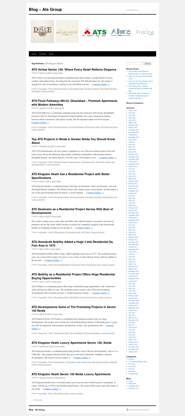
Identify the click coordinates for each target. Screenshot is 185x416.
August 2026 (133, 110)
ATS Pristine (85, 232)
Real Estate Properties (100, 362)
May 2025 (132, 147)
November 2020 (134, 274)
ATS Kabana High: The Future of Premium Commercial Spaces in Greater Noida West (139, 95)
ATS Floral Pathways (76, 127)
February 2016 (133, 342)
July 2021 (132, 254)
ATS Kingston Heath (76, 89)
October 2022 (133, 217)
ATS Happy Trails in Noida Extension (67, 162)
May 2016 (132, 335)
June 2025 (132, 144)
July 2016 (132, 330)
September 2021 (134, 249)
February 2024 (133, 181)
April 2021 (132, 261)
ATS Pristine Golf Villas (108, 89)
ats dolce (131, 359)
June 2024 (132, 171)
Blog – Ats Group (45, 9)
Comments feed (134, 386)
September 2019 (134, 308)
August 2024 (133, 166)
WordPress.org (133, 388)
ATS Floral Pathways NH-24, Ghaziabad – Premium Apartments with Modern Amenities (74, 102)
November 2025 (134, 132)
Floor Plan (132, 364)
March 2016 (132, 339)
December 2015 (134, 347)
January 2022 (133, 239)
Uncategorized (133, 374)
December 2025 (134, 130)
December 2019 (134, 300)
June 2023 (132, 198)
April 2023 (132, 203)
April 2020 (132, 291)
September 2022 (134, 220)
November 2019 (134, 303)
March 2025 (132, 152)
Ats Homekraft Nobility (62, 264)
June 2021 (132, 256)
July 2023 (132, 196)
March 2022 (132, 235)
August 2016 (133, 327)
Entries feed (132, 383)
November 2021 (134, 244)
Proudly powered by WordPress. (139, 410)
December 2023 (134, 186)
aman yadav (58, 73)
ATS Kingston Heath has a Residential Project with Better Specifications (71, 176)
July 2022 (132, 225)
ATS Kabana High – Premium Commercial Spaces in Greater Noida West (140, 88)
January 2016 (133, 344)
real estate (43, 89)
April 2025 (132, 149)
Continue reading (101, 84)
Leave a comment (47, 91)
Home (34, 54)
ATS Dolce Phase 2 (61, 89)
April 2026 (132, 120)
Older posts (37, 400)
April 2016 (132, 337)
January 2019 (133, 317)
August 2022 (133, 222)
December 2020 (134, 271)
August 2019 (133, 310)
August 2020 (133, 281)
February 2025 (133, 154)
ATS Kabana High (88, 162)
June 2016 (132, 332)
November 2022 (134, 215)
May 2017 (132, 325)
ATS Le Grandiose (76, 333)
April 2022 (132, 232)
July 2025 (132, 142)
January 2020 (133, 298)
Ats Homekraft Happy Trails (138, 361)
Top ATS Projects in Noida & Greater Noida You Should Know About (73, 141)
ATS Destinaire (59, 232)
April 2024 (132, 176)
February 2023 (133, 208)
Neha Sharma (60, 377)
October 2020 (133, 276)
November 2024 (134, 159)
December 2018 (134, 320)
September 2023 (134, 191)
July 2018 (132, 322)
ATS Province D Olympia (88, 297)
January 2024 (133, 183)
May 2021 (132, 259)
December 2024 (134, 157)
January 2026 (133, 127)
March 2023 (132, 205)
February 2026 (133, 125)
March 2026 (132, 122)
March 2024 (132, 178)
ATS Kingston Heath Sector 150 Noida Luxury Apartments (71, 374)
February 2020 (133, 295)
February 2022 (133, 237)
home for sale (86, 362)
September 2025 (134, 137)
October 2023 (133, 188)
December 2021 (134, 242)
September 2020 (134, 278)
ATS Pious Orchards (91, 89)
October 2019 (133, 305)
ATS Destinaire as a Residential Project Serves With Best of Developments (72, 211)
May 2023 (132, 200)
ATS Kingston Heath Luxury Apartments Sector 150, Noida (71, 343)
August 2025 (133, 139)
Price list (131, 369)
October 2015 (133, 352)
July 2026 (132, 113)
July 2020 (132, 283)
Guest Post (43, 333)
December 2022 (134, 213)
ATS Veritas (36, 91)
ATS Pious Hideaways (92, 333)
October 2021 (133, 247)
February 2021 (133, 266)
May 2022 (132, 230)
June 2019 (132, 315)
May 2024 (132, 174)
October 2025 (133, 135)
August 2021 (133, 252)
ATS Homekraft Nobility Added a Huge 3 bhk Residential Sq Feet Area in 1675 (72, 243)
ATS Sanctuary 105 (110, 197)
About (51, 54)
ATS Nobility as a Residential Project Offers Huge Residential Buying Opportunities (73, 276)
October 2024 (133, 161)
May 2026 (132, 117)
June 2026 (132, 115)
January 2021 (133, 269)
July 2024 (132, 169)
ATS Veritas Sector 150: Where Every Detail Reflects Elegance (74, 69)
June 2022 (132, 227)
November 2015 (134, 349)
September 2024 (134, 164)
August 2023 (133, 193)
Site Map (42, 54)
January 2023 (133, 210)
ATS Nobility (73, 297)
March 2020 (132, 293)
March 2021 (132, 264)
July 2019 (132, 313)
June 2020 (132, 286)
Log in (131, 381)
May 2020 (132, 288)
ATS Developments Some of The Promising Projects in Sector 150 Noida (74, 309)
